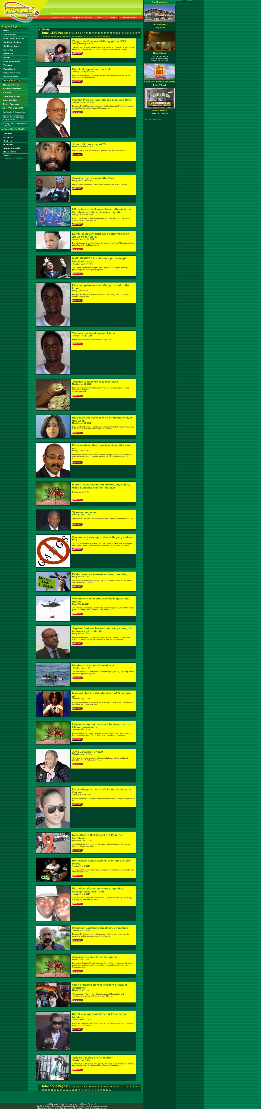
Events (112, 18)
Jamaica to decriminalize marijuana (95, 381)
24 (129, 33)
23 (126, 33)
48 (104, 36)
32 (55, 36)
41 (82, 36)
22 (123, 33)
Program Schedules (81, 18)
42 (85, 36)
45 (94, 36)
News (100, 18)
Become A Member (12, 89)
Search (6, 155)
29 (46, 36)
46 (97, 36)
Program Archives (11, 61)
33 (58, 36)
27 (139, 33)
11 (90, 33)
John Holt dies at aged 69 (89, 144)
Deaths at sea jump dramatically (93, 665)
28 (42, 36)
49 (107, 36)
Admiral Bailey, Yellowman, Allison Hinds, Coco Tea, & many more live (13, 118)
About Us (7, 134)
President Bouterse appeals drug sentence (100, 927)
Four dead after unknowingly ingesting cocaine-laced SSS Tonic (97, 890)
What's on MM (129, 18)
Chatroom (7, 141)
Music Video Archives (13, 38)
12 (93, 33)
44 (91, 36)
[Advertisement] (14, 170)
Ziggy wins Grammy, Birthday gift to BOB (99, 41)
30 (49, 36)
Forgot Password (11, 104)
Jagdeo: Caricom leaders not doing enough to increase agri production (102, 630)
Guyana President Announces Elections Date (101, 99)
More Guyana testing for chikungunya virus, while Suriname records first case (101, 486)
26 (136, 33)
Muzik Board (9, 69)
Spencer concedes (84, 512)
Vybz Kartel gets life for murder (92, 1057)
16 (105, 33)
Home (6, 31)
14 (99, 33)
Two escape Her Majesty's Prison (93, 333)
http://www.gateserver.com (96, 1106)
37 (70, 36)
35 (64, 36)
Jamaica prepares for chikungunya (95, 956)
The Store (7, 65)
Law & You (8, 50)
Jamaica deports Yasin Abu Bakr (93, 178)
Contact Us (8, 137)
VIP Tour (7, 92)
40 (79, 36)
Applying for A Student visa (14, 112)
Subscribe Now (10, 100)
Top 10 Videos (10, 34)
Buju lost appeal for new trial (91, 69)
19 (114, 33)
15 (102, 33)
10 (87, 33)
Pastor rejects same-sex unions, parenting (99, 574)
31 (52, 36)
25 (132, 33)
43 (88, 36)
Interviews (8, 54)
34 (61, 36)
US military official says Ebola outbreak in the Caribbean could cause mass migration (102, 211)
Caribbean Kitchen (12, 42)
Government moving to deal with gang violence (103, 537)
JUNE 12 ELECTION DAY (88, 751)
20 (117, 33)
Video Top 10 (59, 18)
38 (73, 36)
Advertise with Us (11, 148)
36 (67, 36)
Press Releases (10, 77)
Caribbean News (11, 46)
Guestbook (8, 144)
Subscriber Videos (12, 96)
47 (101, 36)
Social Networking (11, 73)
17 (108, 33)
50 (110, 36)
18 (111, 33)
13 (96, 33)
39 (76, 36)
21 (120, 33)
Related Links (9, 152)
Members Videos (11, 85)
